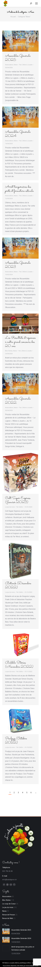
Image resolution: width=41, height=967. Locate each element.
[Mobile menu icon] (36, 3)
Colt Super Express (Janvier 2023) (17, 500)
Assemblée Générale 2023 (18, 265)
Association (9, 65)
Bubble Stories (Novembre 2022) (19, 665)
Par (25, 65)
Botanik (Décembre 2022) (18, 585)
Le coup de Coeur (9, 904)
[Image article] (6, 931)
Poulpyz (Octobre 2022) (16, 740)
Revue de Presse (8, 915)
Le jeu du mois (10, 507)
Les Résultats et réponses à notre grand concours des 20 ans (20, 342)
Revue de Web (7, 918)
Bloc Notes (8, 351)
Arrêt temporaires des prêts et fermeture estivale (19, 189)
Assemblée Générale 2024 (18, 134)
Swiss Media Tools (32, 966)
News (16, 65)
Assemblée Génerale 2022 (18, 401)
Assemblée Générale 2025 (18, 58)
